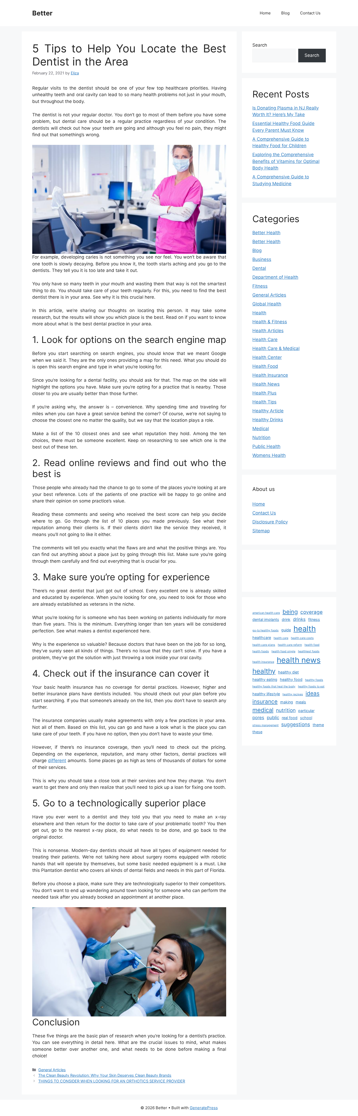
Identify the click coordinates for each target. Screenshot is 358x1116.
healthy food (291, 679)
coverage (311, 612)
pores (258, 717)
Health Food (265, 366)
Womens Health (269, 455)
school (306, 717)
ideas (312, 693)
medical (262, 710)
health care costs (302, 638)
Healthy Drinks (267, 419)
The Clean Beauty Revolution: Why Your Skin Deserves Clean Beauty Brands (104, 1075)
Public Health (266, 446)
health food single (283, 651)
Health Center (267, 357)
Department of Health (275, 277)
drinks (299, 619)
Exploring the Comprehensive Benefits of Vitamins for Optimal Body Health (285, 161)
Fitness (260, 286)
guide (286, 630)
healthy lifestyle (266, 694)
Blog (285, 12)
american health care (266, 613)
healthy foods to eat (311, 686)
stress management (265, 725)
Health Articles (268, 330)
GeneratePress (204, 1107)
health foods (260, 651)
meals (301, 702)
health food (312, 645)
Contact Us (310, 12)
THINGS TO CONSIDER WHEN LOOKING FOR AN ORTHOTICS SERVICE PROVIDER (111, 1081)
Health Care (265, 339)
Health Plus (264, 393)
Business (261, 259)
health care (281, 638)
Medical (260, 428)
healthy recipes (293, 694)
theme (318, 725)
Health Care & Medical (276, 348)
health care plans (263, 645)
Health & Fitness (269, 321)
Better (42, 13)
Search (259, 45)
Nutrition (261, 437)
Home (265, 12)
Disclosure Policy (270, 521)
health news (299, 660)
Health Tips (264, 401)
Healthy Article (268, 410)
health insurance (263, 662)
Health (259, 312)
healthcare (261, 637)
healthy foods (314, 680)
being (290, 611)
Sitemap (261, 530)
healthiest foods (308, 651)
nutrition (286, 710)
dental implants (265, 619)
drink (286, 619)
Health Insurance (270, 375)
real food (289, 717)
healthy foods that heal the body (273, 686)
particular (306, 710)
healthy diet (288, 672)
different (57, 760)
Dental (259, 268)
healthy (263, 671)
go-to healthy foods (265, 630)
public (273, 717)
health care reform (290, 645)
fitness (314, 619)
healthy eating (264, 679)
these (257, 732)
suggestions (295, 724)
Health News (266, 384)
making (286, 702)
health (305, 628)
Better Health (266, 232)
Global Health (266, 304)
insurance (265, 701)
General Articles (52, 1070)
